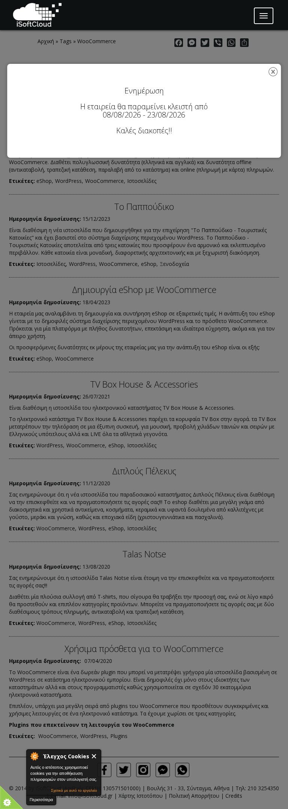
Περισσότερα (41, 799)
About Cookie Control (34, 756)
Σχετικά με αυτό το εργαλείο (74, 790)
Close (94, 756)
